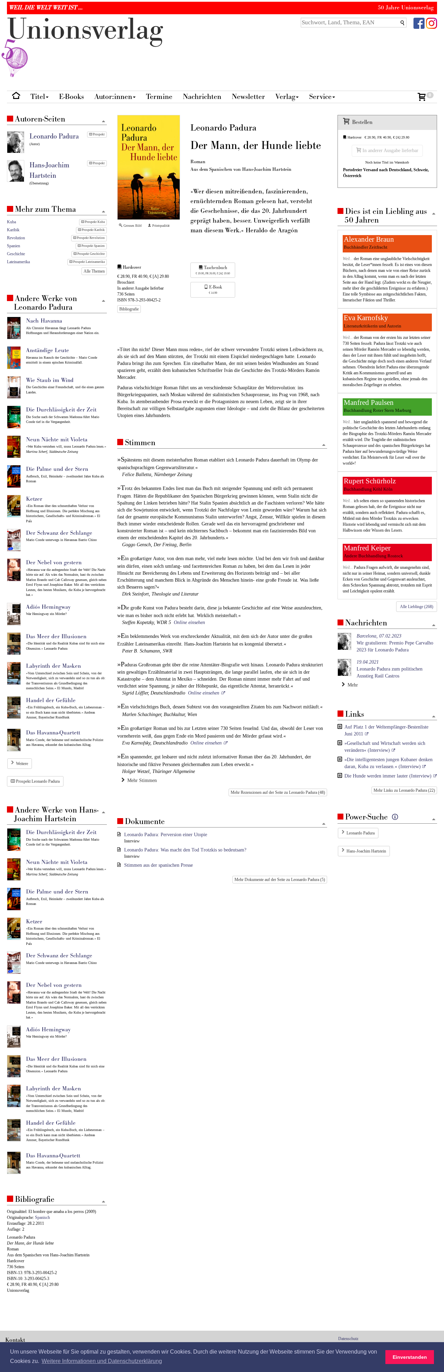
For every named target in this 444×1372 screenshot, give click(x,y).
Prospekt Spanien (93, 246)
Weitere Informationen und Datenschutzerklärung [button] (102, 1361)
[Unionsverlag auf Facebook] (419, 22)
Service (320, 96)
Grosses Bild (132, 225)
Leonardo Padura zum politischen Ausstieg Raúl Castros (389, 669)
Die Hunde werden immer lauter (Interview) (388, 776)
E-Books (71, 96)
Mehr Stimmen (141, 780)
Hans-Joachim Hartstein (366, 851)
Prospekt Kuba (94, 222)
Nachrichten (202, 96)
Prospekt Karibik (93, 230)
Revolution (16, 237)
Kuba (11, 221)
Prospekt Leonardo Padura (37, 781)
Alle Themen (94, 271)
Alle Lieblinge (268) (416, 606)
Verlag (285, 96)
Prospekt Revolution (90, 238)
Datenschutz (348, 1338)
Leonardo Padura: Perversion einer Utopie (165, 834)
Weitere (22, 763)
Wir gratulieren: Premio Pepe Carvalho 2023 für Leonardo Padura (395, 642)
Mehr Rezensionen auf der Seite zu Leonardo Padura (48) (278, 792)
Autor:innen (113, 96)
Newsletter (248, 96)
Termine (159, 96)
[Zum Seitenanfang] (324, 445)
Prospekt (98, 134)
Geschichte (16, 253)
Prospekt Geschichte (91, 254)
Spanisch (42, 1217)
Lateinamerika (18, 261)
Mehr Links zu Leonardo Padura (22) (404, 790)
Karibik (13, 229)
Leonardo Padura (361, 833)
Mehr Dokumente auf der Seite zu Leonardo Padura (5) (279, 879)
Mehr (351, 685)
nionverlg (85, 30)
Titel (38, 96)
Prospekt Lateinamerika (88, 262)
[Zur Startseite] (16, 97)
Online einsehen (189, 622)
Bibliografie (129, 309)
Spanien (13, 245)
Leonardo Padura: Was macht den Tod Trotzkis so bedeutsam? (185, 850)
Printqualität (160, 225)
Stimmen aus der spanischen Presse (158, 865)
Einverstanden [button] (410, 1357)
